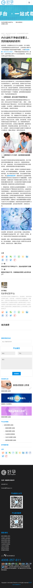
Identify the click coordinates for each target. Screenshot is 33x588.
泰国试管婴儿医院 (10, 428)
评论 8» (8, 35)
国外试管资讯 (19, 22)
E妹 (4, 35)
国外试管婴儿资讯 (5, 536)
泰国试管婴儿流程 (6, 417)
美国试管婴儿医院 (10, 431)
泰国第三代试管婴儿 (6, 404)
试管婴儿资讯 (4, 24)
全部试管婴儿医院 (8, 425)
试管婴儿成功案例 (5, 538)
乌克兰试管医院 (5, 546)
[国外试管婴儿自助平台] (7, 2)
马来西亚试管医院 (10, 434)
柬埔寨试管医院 (5, 550)
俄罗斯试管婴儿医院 (10, 440)
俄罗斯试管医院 (5, 548)
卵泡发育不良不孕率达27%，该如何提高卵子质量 (16, 266)
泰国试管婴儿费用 (6, 391)
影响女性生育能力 (8, 51)
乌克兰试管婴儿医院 (10, 437)
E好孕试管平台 (22, 33)
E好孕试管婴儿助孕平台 (7, 22)
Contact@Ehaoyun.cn (6, 488)
